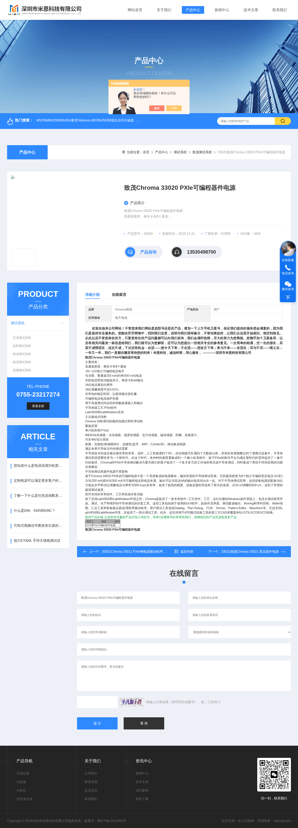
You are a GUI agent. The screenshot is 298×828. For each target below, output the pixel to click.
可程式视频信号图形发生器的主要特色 (39, 526)
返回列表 (186, 551)
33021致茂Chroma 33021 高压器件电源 (250, 551)
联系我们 (279, 10)
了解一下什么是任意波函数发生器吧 (39, 496)
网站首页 (135, 10)
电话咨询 (288, 273)
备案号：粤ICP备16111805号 (105, 821)
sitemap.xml (282, 821)
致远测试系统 (22, 354)
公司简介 (91, 773)
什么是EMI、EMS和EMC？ (34, 511)
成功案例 (142, 790)
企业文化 (91, 790)
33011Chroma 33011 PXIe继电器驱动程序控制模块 (139, 551)
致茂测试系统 (202, 152)
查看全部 (38, 406)
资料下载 (142, 799)
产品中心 (193, 10)
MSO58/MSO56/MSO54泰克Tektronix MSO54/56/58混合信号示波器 (85, 120)
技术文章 (251, 10)
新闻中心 (222, 10)
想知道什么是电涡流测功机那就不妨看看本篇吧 (39, 466)
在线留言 (119, 295)
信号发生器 (24, 799)
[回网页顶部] (288, 298)
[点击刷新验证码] (132, 702)
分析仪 (21, 790)
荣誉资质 (91, 782)
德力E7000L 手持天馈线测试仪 (37, 541)
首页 (146, 152)
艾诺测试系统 (22, 337)
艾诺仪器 (22, 773)
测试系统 (180, 152)
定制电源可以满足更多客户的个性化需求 (39, 481)
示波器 (21, 782)
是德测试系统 (22, 370)
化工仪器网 (246, 821)
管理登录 (263, 821)
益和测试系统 (22, 346)
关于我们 (164, 10)
